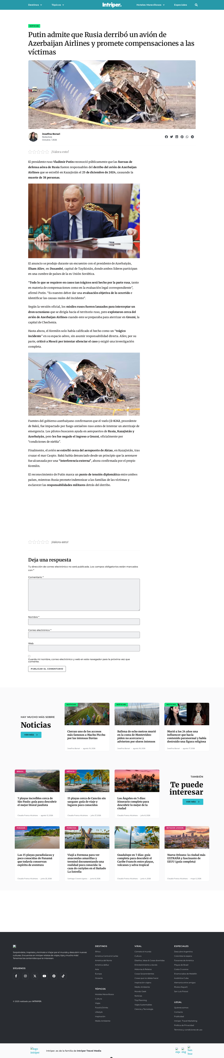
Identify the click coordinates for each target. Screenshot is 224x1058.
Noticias (34, 26)
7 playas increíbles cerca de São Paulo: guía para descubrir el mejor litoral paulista (37, 802)
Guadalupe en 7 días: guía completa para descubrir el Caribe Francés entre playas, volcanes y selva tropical (135, 860)
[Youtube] (44, 976)
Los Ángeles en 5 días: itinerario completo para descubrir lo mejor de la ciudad (133, 803)
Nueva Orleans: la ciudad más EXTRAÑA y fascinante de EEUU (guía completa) (186, 858)
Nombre (33, 617)
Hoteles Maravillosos (149, 4)
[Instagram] (25, 976)
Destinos (33, 4)
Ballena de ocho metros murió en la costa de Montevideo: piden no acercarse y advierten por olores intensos (136, 736)
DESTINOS (101, 946)
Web (31, 643)
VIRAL (138, 946)
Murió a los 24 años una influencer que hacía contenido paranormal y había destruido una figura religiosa (186, 736)
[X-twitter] (35, 976)
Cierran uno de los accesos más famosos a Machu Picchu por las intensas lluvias (86, 735)
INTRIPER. (37, 1001)
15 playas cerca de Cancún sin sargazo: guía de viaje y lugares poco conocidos (87, 802)
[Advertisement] (84, 512)
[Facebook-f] (16, 976)
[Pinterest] (54, 976)
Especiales (180, 4)
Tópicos (56, 4)
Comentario (36, 577)
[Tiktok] (63, 976)
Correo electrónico (39, 630)
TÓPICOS (100, 989)
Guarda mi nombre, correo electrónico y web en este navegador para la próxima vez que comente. (79, 660)
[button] (196, 4)
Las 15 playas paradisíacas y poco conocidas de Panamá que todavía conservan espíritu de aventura (36, 860)
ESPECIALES (181, 946)
